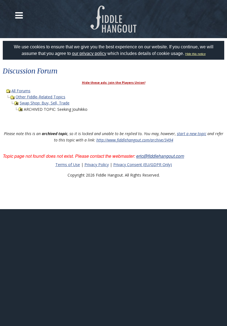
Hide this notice (195, 54)
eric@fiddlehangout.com (160, 156)
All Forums (20, 90)
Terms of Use (67, 164)
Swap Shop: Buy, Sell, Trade (44, 103)
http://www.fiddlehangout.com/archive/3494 (134, 140)
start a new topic (191, 133)
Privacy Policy (96, 164)
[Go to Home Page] (114, 19)
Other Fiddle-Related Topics (40, 96)
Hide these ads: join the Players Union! (113, 82)
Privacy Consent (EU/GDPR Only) (142, 164)
